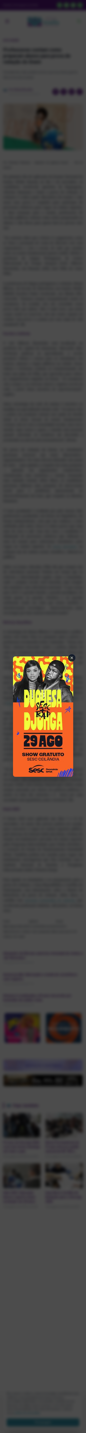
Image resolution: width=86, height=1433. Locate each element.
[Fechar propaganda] (72, 658)
